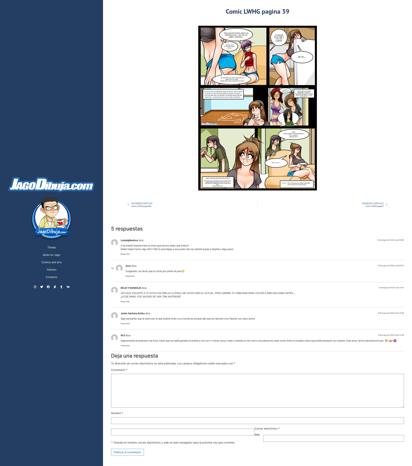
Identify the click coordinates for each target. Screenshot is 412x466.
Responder (125, 254)
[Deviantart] (55, 287)
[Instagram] (35, 287)
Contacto (51, 277)
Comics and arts (52, 262)
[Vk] (68, 287)
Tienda (51, 247)
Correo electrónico (267, 428)
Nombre (117, 413)
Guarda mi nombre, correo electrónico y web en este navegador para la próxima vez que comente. (174, 442)
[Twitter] (42, 287)
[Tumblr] (61, 287)
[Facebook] (48, 287)
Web (257, 434)
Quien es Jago (51, 254)
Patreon (51, 269)
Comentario (119, 370)
